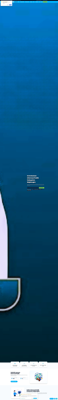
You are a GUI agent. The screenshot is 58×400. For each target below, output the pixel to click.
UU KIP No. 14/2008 (29, 190)
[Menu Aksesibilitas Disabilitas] (56, 398)
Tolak (32, 398)
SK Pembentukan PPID (36, 189)
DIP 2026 (32, 189)
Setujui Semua (35, 398)
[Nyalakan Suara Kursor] (55, 398)
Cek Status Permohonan (45, 0)
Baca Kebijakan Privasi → (23, 398)
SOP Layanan (40, 189)
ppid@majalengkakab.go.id (39, 0)
